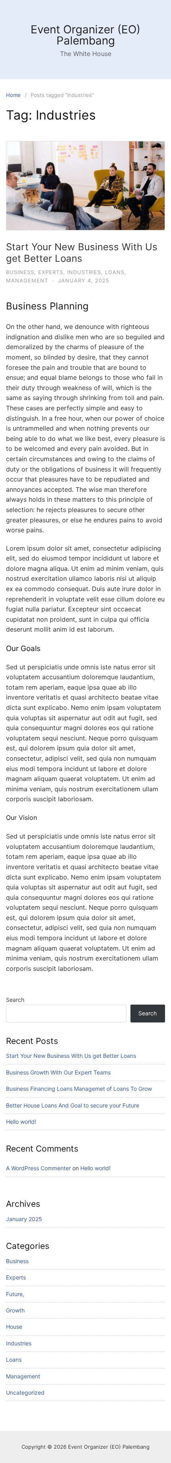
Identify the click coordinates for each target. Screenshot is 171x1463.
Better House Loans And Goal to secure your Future (72, 1105)
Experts (50, 272)
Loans (114, 272)
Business (20, 272)
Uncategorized (25, 1392)
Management (27, 280)
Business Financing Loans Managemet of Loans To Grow (79, 1088)
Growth (15, 1310)
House (14, 1326)
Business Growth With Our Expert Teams (58, 1072)
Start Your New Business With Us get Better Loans (81, 252)
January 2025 (24, 1219)
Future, (15, 1294)
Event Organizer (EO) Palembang (85, 35)
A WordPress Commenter (38, 1168)
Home (13, 95)
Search (15, 999)
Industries (84, 272)
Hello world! (21, 1121)
